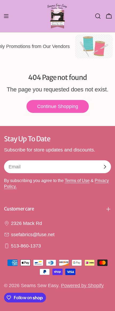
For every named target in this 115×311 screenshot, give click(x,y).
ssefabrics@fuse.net (33, 234)
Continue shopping (57, 106)
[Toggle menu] (6, 16)
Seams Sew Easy (39, 285)
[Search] (98, 16)
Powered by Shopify (82, 285)
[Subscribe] (104, 166)
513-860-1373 (26, 246)
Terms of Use (77, 180)
